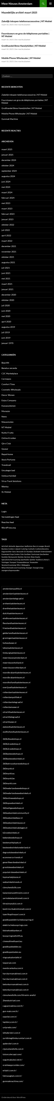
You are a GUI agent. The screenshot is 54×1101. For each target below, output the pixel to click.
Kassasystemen (9, 405)
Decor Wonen (8, 395)
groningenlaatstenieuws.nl (15, 638)
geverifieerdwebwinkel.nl (14, 862)
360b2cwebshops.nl (12, 749)
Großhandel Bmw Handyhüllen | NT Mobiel (24, 45)
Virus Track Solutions (11, 481)
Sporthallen (25, 560)
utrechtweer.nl (9, 722)
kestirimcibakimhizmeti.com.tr (17, 909)
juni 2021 (6, 273)
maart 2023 (7, 208)
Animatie (12, 546)
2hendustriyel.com (11, 1000)
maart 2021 (7, 284)
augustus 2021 (8, 262)
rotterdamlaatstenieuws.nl (15, 692)
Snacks (37, 557)
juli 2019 (6, 332)
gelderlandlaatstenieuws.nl (15, 633)
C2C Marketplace (10, 373)
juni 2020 (6, 311)
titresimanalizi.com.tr (13, 903)
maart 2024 (7, 192)
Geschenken (44, 554)
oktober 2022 (8, 224)
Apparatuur (20, 546)
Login (4, 511)
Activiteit (5, 546)
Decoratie (20, 552)
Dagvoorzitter (7, 552)
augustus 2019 (8, 327)
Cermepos (6, 379)
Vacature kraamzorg (9, 565)
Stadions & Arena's (43, 560)
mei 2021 (6, 278)
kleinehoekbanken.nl (12, 930)
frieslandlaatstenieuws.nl (14, 628)
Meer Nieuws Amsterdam (17, 3)
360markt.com (9, 783)
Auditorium (28, 546)
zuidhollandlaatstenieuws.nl (16, 731)
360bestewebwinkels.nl (13, 758)
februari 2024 (8, 197)
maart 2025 (7, 149)
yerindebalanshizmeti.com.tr (16, 898)
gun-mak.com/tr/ (10, 1011)
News (4, 416)
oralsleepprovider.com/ (13, 1065)
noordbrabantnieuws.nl (14, 677)
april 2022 (6, 235)
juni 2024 (6, 181)
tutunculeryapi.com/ (12, 1054)
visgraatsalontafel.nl (12, 957)
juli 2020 (6, 305)
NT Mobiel (6, 427)
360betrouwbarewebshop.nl (16, 763)
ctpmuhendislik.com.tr (13, 1049)
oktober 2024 (8, 165)
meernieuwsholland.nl (13, 662)
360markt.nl (8, 768)
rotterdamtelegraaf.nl (13, 702)
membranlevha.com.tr (13, 968)
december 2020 (9, 294)
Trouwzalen (34, 562)
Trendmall (6, 465)
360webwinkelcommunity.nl (16, 813)
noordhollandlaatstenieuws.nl (16, 682)
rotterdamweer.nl (11, 707)
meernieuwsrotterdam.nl (14, 667)
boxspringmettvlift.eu (13, 936)
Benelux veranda (9, 368)
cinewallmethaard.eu (12, 941)
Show (33, 557)
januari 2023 (7, 219)
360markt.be (9, 778)
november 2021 (9, 251)
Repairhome (7, 454)
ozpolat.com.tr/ (10, 1016)
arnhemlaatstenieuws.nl (14, 603)
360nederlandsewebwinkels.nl (17, 793)
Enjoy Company (9, 400)
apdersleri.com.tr (11, 1043)
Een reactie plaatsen (22, 24)
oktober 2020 (8, 300)
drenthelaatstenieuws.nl (14, 608)
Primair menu (50, 3)
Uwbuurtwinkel (9, 475)
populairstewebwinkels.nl (15, 872)
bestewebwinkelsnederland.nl (16, 847)
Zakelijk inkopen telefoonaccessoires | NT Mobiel (27, 21)
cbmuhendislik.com (12, 887)
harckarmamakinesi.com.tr (15, 973)
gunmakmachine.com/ (13, 1081)
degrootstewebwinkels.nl (14, 852)
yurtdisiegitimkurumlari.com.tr (17, 1038)
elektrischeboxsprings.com (15, 925)
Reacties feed (8, 522)
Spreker (32, 560)
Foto (22, 554)
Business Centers (8, 549)
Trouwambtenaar (23, 562)
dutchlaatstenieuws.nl (13, 613)
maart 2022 (7, 241)
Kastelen (5, 557)
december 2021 (9, 246)
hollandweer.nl (9, 643)
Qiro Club (6, 443)
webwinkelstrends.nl (12, 882)
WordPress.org (9, 527)
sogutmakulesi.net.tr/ (12, 1059)
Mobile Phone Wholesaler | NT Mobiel (21, 58)
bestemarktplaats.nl (12, 842)
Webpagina (25, 565)
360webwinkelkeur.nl (13, 818)
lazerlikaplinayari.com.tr (14, 914)
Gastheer (27, 554)
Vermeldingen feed (10, 517)
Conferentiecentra (42, 549)
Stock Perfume (8, 459)
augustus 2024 (8, 176)
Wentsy (5, 486)
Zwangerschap (38, 568)
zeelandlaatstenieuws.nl (14, 727)
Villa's (18, 565)
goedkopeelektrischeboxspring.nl (18, 919)
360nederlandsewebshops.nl (16, 788)
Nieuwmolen (8, 422)
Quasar (5, 449)
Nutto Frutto (8, 432)
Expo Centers (15, 554)
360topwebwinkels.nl (13, 803)
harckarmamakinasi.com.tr (15, 979)
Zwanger (29, 568)
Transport (13, 562)
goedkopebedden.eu (12, 946)
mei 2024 (6, 187)
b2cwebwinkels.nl (11, 832)
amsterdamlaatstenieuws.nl (15, 593)
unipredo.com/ (9, 1027)
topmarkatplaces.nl (12, 877)
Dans (14, 552)
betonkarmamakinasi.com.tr (16, 989)
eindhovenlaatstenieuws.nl (15, 618)
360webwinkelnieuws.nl (14, 823)
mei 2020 (6, 316)
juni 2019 (6, 337)
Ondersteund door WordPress (14, 1097)
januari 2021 (7, 289)
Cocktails (31, 549)
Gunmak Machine (10, 119)
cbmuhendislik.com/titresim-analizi (19, 995)
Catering (24, 549)
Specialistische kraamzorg (11, 560)
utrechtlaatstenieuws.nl (14, 712)
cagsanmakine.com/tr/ (13, 1006)
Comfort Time (8, 384)
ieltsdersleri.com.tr (11, 1032)
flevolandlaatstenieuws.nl (14, 623)
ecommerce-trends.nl (13, 857)
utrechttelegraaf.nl (11, 717)
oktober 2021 (8, 257)
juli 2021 (6, 267)
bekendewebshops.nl (12, 837)
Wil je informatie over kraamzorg (13, 568)
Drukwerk (37, 552)
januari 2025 (7, 154)
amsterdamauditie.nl (12, 588)
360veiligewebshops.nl (13, 808)
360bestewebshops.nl (13, 753)
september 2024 (9, 171)
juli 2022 (6, 230)
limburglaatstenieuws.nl (14, 653)
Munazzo (6, 411)
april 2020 (6, 321)
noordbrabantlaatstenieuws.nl (17, 672)
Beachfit (5, 362)
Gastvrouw (35, 554)
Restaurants (12, 557)
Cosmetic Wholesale (11, 389)
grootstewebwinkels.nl (13, 867)
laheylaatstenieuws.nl (13, 648)
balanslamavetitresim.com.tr (16, 893)
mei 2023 (6, 203)
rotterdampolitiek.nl (12, 697)
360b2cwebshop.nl (11, 744)
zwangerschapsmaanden (10, 570)
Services (27, 557)
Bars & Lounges (38, 546)
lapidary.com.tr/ (10, 1022)
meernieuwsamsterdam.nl (15, 657)
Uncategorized (8, 470)
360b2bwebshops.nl (12, 739)
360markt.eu (9, 773)
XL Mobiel (6, 492)
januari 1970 (7, 343)
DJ (25, 552)
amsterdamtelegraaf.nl (13, 598)
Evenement (6, 554)
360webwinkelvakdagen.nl (15, 827)
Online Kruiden (9, 438)
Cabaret (18, 549)
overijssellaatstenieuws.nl (15, 687)
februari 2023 (8, 214)
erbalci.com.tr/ (9, 1070)
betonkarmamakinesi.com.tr (16, 984)
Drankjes (29, 552)
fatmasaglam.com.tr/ (12, 1076)
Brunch (47, 546)
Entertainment (46, 552)
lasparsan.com (9, 962)
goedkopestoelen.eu (12, 952)
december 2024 (9, 160)
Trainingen (5, 562)
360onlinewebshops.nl (13, 798)
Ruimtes (21, 557)
